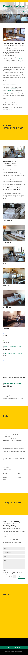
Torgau (6, 83)
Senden (21, 577)
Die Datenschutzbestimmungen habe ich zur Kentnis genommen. (13, 573)
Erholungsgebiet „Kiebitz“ (16, 61)
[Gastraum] (14, 262)
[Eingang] (14, 332)
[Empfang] (14, 326)
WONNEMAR (13, 88)
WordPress (14, 653)
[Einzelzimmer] (14, 305)
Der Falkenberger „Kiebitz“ (8, 101)
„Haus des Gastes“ (20, 58)
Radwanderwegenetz (16, 70)
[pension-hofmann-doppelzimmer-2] (14, 361)
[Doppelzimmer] (14, 218)
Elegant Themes (14, 651)
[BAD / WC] (14, 339)
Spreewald (9, 90)
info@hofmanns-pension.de (17, 534)
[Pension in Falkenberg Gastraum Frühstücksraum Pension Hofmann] (14, 157)
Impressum (9, 647)
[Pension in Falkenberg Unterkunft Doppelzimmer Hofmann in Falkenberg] (14, 40)
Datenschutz (17, 647)
